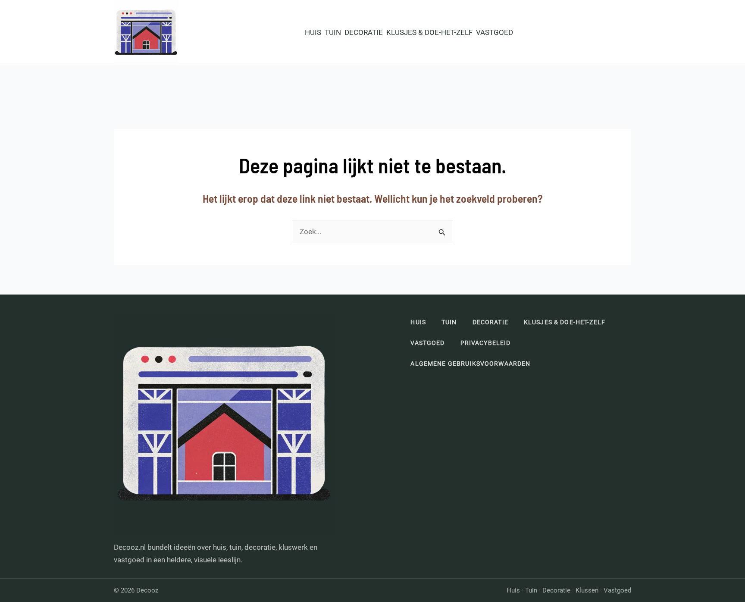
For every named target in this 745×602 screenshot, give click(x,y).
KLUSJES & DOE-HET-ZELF (429, 32)
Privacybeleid (485, 342)
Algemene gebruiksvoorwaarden (470, 363)
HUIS (313, 32)
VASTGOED (494, 32)
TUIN (333, 32)
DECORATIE (363, 32)
